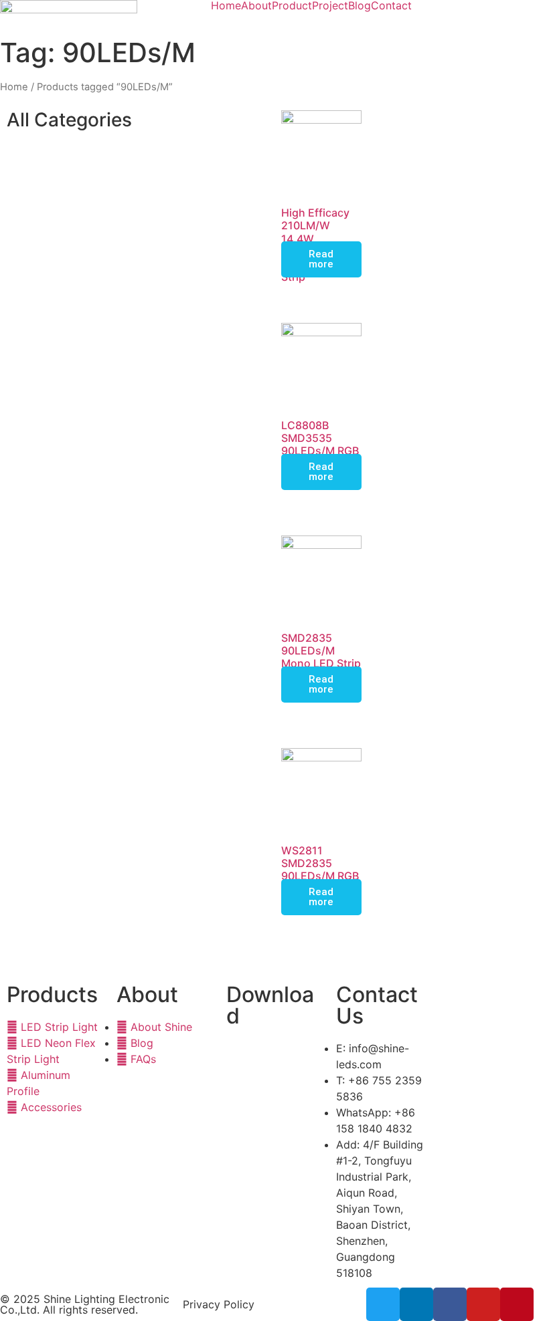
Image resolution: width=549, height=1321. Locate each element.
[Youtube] (483, 1304)
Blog (359, 5)
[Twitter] (383, 1304)
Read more (321, 259)
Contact (391, 5)
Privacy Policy (218, 1304)
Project (330, 5)
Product (292, 5)
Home (226, 5)
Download (270, 1005)
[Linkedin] (416, 1304)
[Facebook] (450, 1304)
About (256, 5)
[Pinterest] (517, 1304)
